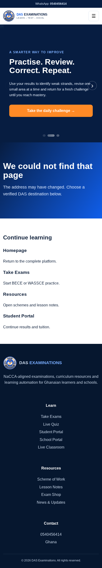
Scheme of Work (51, 479)
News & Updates (51, 502)
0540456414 (51, 534)
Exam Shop (51, 495)
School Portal (51, 440)
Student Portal (51, 432)
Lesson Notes (51, 487)
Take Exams (51, 417)
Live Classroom (51, 447)
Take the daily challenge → (51, 111)
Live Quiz (51, 424)
